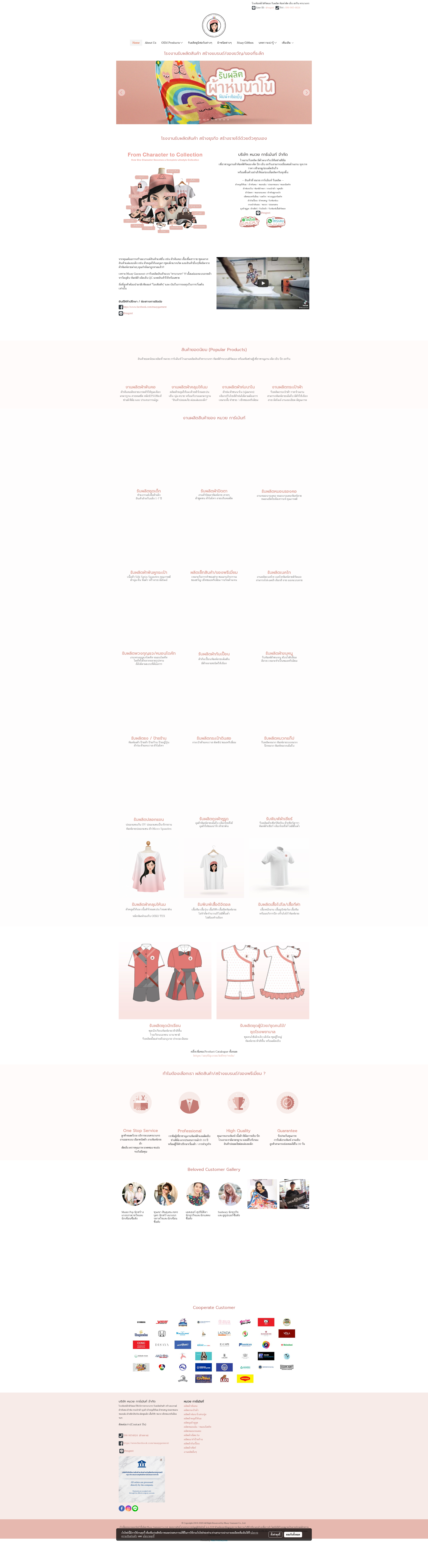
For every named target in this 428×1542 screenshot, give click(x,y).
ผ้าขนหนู (263, 200)
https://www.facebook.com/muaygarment (145, 306)
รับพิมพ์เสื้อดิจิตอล (277, 208)
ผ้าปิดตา (249, 192)
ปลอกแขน (273, 204)
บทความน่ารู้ (266, 42)
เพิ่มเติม (286, 42)
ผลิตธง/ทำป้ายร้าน (193, 1439)
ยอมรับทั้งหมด (293, 1534)
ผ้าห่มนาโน (248, 188)
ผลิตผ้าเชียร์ (190, 1448)
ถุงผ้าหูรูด (244, 208)
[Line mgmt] (249, 221)
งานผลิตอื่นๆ (190, 1452)
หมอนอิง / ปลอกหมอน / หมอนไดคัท (275, 184)
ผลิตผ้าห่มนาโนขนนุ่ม (195, 1414)
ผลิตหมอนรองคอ (192, 1431)
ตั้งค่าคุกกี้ (275, 1534)
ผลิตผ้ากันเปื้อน (192, 1444)
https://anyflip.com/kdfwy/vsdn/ (214, 1055)
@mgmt (270, 8)
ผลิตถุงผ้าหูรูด (191, 1423)
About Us (150, 42)
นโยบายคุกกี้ (148, 1536)
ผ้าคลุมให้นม (240, 184)
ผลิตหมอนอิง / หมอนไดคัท (197, 1427)
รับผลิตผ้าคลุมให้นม (149, 904)
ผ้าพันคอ (252, 184)
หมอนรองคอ (260, 192)
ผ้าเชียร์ (254, 208)
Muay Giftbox (245, 42)
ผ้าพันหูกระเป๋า (274, 192)
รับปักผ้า (263, 208)
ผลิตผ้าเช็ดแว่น (191, 1435)
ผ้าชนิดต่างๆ (224, 42)
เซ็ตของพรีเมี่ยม (251, 196)
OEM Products (170, 42)
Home (136, 42)
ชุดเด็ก (280, 188)
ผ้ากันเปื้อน (252, 200)
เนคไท (263, 196)
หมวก (264, 204)
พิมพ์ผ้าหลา (259, 188)
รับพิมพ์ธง (273, 200)
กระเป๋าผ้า (271, 188)
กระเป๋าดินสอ (254, 204)
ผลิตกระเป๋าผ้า (191, 1410)
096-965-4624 (292, 8)
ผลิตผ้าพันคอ (190, 1406)
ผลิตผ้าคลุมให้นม (192, 1418)
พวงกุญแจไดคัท (275, 196)
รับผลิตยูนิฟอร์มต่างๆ (200, 42)
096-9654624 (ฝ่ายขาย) (136, 1435)
